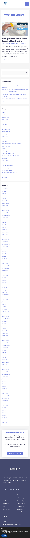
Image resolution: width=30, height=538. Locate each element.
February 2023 (5, 290)
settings (13, 533)
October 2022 (5, 297)
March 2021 (4, 331)
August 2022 (5, 299)
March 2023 (4, 287)
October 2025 (5, 212)
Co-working (4, 124)
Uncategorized (5, 177)
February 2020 (5, 362)
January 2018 (5, 422)
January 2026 (5, 205)
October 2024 (5, 241)
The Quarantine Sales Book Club (9, 172)
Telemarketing (5, 168)
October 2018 (5, 400)
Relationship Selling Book (8, 153)
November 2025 (5, 210)
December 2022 (5, 294)
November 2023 (5, 268)
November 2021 (5, 316)
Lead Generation (6, 131)
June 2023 (4, 280)
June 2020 (4, 352)
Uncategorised (5, 175)
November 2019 (5, 369)
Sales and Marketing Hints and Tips (10, 155)
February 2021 (5, 333)
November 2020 (5, 340)
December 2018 (5, 395)
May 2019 (4, 383)
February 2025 (5, 232)
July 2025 (4, 220)
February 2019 (5, 391)
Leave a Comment (6, 43)
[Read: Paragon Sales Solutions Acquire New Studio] (15, 28)
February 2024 (5, 261)
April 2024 (4, 256)
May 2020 (4, 355)
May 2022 (4, 304)
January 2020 (5, 364)
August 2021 (5, 321)
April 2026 (4, 198)
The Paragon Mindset (7, 170)
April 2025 (4, 227)
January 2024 (5, 263)
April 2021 (4, 328)
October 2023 (5, 270)
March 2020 (4, 359)
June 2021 (4, 326)
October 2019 (5, 371)
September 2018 (6, 403)
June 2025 (4, 222)
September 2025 (6, 215)
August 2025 (5, 217)
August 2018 (5, 405)
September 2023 (6, 273)
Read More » (5, 60)
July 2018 (4, 408)
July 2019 (4, 379)
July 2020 (4, 350)
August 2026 (5, 188)
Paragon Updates (15, 43)
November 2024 (5, 239)
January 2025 (5, 234)
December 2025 (5, 208)
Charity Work (5, 122)
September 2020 (6, 345)
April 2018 (4, 415)
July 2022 (4, 302)
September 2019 (6, 374)
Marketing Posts (6, 134)
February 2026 (5, 203)
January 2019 (5, 393)
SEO (3, 163)
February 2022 (5, 311)
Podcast (4, 148)
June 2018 (4, 410)
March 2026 (4, 200)
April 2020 (4, 357)
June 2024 (4, 251)
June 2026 (4, 193)
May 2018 (4, 412)
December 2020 (5, 338)
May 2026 (4, 196)
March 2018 (4, 417)
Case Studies (5, 119)
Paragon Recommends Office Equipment (11, 143)
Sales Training (5, 160)
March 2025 (4, 229)
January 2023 (5, 292)
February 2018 (5, 420)
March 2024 (4, 258)
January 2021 (5, 335)
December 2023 (5, 266)
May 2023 (4, 282)
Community (4, 126)
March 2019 (4, 388)
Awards (3, 112)
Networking (4, 139)
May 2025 (4, 224)
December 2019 (5, 367)
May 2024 (4, 253)
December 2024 (5, 237)
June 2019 (4, 381)
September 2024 (6, 244)
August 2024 (5, 246)
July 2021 (4, 323)
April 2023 (4, 285)
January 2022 (5, 314)
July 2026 (4, 191)
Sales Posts (4, 158)
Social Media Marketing (7, 165)
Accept (4, 535)
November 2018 (5, 398)
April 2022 (4, 306)
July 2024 (4, 249)
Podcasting (23, 43)
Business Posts (5, 117)
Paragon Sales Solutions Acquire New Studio (14, 40)
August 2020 (5, 347)
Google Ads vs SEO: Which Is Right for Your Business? (14, 98)
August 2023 (5, 275)
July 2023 (4, 278)
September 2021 (6, 318)
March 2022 (4, 309)
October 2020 (5, 343)
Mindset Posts (5, 136)
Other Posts (4, 141)
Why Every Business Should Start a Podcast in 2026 (14, 101)
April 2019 (4, 386)
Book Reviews (5, 114)
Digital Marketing (6, 129)
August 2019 (5, 376)
